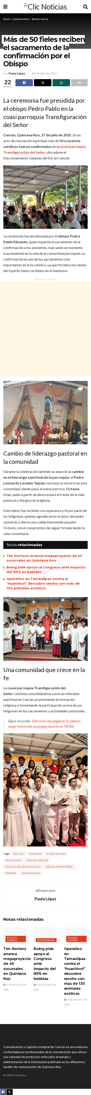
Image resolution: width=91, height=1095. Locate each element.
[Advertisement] (45, 328)
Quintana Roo (21, 19)
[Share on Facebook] (24, 82)
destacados (13, 860)
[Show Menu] (5, 6)
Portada (11, 873)
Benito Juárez (40, 19)
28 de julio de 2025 (44, 73)
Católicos (35, 853)
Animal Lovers (73, 939)
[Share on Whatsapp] (61, 82)
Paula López (17, 73)
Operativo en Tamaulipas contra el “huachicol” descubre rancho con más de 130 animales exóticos (43, 583)
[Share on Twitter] (42, 82)
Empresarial (46, 940)
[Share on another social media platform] (79, 82)
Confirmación (56, 853)
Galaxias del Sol (37, 860)
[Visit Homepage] (45, 6)
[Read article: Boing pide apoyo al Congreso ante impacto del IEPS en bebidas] (45, 935)
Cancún (18, 853)
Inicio (6, 19)
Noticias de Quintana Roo (23, 866)
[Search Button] (85, 6)
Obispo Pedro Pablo (59, 866)
